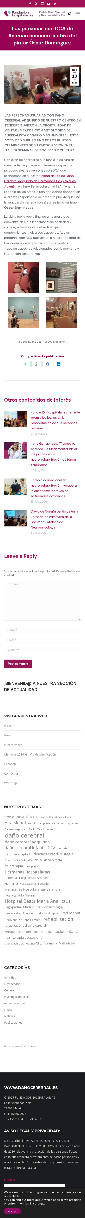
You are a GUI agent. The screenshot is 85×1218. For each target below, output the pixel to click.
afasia (30, 817)
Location (10, 764)
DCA (51, 847)
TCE (8, 937)
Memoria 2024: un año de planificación (30, 754)
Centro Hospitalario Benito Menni (24, 829)
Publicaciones (13, 745)
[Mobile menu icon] (78, 14)
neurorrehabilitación (19, 913)
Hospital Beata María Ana (31, 901)
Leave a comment (56, 341)
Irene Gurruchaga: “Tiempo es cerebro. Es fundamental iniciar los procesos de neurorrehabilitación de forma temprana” (54, 454)
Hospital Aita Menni (20, 895)
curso (49, 829)
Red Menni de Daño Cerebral (23, 920)
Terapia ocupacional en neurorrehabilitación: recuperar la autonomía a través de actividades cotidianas (54, 488)
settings (38, 1203)
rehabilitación (58, 919)
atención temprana (39, 823)
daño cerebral (24, 835)
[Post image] (15, 419)
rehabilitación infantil (60, 931)
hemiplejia (31, 866)
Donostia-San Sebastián (19, 860)
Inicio (7, 726)
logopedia (13, 907)
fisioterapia (14, 866)
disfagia (66, 853)
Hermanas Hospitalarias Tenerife (27, 884)
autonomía (58, 823)
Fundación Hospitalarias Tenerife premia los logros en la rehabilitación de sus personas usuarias (55, 420)
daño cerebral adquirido (27, 841)
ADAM (20, 817)
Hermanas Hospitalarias (27, 872)
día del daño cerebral (49, 860)
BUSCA (9, 1180)
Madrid (28, 907)
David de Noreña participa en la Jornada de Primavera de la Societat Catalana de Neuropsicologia (54, 519)
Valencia (50, 943)
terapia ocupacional (28, 937)
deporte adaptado (18, 854)
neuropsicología (50, 907)
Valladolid (67, 943)
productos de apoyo (47, 913)
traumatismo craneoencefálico (23, 943)
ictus (65, 901)
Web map (10, 783)
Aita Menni (15, 822)
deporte (63, 848)
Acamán (9, 817)
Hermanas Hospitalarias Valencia (32, 889)
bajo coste (72, 823)
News (8, 735)
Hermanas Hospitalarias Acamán (26, 878)
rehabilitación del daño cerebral (25, 925)
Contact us (11, 773)
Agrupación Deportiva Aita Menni (54, 817)
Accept (12, 1211)
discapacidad (46, 853)
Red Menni (70, 912)
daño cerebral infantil (25, 847)
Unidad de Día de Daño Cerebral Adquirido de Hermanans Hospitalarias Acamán (40, 181)
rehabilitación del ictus (22, 932)
